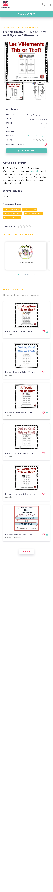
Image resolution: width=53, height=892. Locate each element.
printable (35, 171)
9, (40, 119)
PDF (45, 127)
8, (39, 119)
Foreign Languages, (34, 115)
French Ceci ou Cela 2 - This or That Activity (28, 453)
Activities (8, 27)
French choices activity (12, 214)
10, (42, 119)
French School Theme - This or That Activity (28, 412)
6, (35, 119)
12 (46, 119)
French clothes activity (33, 214)
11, (45, 119)
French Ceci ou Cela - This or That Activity (27, 372)
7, (37, 119)
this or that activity (11, 209)
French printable (30, 209)
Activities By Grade (27, 27)
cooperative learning (12, 218)
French (44, 115)
